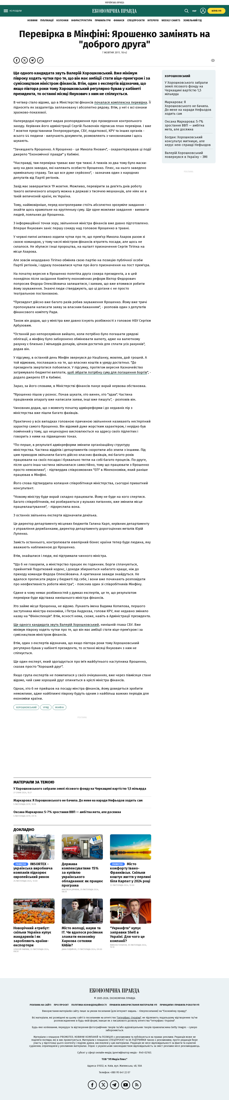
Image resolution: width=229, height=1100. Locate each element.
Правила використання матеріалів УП (133, 1004)
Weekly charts (171, 20)
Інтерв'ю (153, 20)
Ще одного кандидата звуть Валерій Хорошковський (56, 625)
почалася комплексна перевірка (120, 102)
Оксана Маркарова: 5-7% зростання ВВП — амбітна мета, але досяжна (67, 812)
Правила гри (103, 20)
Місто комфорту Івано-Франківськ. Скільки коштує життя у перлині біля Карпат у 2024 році (130, 872)
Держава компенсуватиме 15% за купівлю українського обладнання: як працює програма (82, 874)
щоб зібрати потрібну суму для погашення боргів (107, 372)
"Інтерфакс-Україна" (129, 1017)
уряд (46, 707)
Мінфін (59, 707)
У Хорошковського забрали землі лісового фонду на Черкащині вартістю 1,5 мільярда (80, 789)
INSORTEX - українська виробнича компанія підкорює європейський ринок (33, 870)
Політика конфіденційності (89, 1004)
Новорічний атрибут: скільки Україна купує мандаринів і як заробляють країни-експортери (32, 936)
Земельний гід (192, 20)
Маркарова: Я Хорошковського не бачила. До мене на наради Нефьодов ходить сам (78, 800)
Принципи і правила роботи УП (179, 1004)
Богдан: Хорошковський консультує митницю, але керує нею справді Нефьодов (188, 141)
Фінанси (118, 20)
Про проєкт (61, 1004)
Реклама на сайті (40, 1004)
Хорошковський (26, 707)
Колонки (62, 20)
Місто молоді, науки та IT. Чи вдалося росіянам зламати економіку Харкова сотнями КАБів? (82, 936)
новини (32, 20)
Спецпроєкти (136, 20)
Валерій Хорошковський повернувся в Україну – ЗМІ (186, 155)
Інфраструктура (81, 20)
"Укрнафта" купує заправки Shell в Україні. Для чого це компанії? (127, 934)
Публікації (46, 20)
